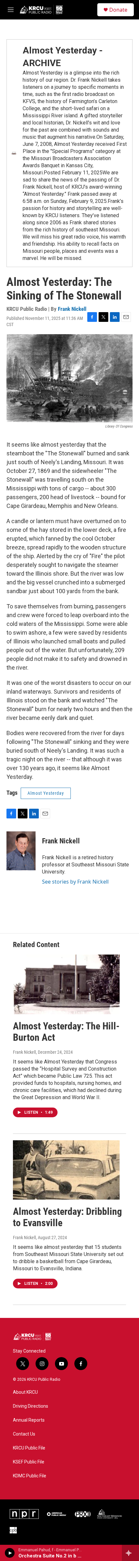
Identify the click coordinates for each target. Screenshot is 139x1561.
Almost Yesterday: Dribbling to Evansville (67, 1217)
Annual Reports (29, 1420)
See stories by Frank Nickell (75, 881)
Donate (118, 10)
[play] (10, 1553)
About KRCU (25, 1392)
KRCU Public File (29, 1448)
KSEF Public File (28, 1462)
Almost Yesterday (45, 793)
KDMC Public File (29, 1475)
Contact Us (24, 1434)
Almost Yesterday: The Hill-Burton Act (66, 1031)
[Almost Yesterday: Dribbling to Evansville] (66, 1170)
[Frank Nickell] (21, 850)
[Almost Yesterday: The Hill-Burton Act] (66, 984)
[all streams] (130, 1553)
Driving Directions (30, 1406)
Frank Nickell (72, 309)
